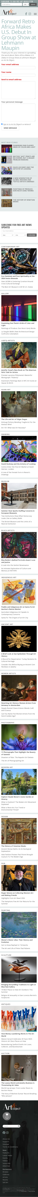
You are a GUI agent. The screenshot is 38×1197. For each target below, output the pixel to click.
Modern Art (7, 767)
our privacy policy (6, 1188)
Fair (3, 863)
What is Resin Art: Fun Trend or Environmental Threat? (13, 808)
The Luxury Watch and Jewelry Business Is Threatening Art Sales (17, 1084)
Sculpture (6, 955)
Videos (5, 1161)
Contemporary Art (10, 247)
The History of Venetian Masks (24, 201)
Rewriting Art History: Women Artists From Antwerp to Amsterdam (18, 704)
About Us (6, 1139)
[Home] (8, 12)
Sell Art (5, 1182)
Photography (7, 723)
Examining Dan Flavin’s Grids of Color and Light (24, 146)
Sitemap (6, 1144)
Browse (5, 1172)
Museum (5, 481)
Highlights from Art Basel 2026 (13, 898)
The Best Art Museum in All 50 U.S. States (17, 287)
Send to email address (11, 79)
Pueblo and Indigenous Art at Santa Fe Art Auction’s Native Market (18, 608)
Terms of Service (32, 1191)
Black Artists (7, 530)
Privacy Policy (23, 1191)
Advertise (6, 1166)
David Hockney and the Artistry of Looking (23, 168)
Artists (5, 1177)
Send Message (10, 128)
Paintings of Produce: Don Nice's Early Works (23, 190)
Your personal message (12, 102)
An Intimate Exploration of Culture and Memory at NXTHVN (16, 569)
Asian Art (6, 390)
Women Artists (8, 673)
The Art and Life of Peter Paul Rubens (15, 948)
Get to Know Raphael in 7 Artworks (14, 945)
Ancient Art (7, 624)
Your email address (10, 64)
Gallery (5, 293)
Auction (5, 1053)
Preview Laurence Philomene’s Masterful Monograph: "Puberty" (16, 376)
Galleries (6, 1174)
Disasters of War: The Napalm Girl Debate (17, 757)
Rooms (5, 1180)
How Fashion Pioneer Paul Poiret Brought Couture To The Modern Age (17, 855)
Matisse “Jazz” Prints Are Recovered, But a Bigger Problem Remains (24, 158)
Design (4, 816)
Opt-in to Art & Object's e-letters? (17, 124)
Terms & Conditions (10, 1147)
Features (6, 1153)
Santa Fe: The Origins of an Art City (14, 618)
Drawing (5, 434)
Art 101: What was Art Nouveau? (13, 428)
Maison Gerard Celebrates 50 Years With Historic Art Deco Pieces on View (16, 1040)
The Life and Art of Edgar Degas (14, 419)
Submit (33, 4)
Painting (5, 910)
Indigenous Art (8, 577)
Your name (6, 72)
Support (6, 1142)
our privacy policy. (20, 1190)
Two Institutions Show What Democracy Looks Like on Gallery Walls (16, 517)
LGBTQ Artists (8, 340)
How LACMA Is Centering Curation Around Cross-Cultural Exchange (17, 282)
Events (5, 1158)
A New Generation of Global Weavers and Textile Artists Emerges (23, 180)
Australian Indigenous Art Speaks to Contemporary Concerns (15, 613)
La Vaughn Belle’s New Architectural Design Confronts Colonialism (17, 333)
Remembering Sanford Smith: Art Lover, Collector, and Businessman (16, 1045)
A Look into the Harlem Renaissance (15, 565)
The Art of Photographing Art (12, 761)
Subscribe (31, 235)
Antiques (5, 1004)
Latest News (7, 1155)
